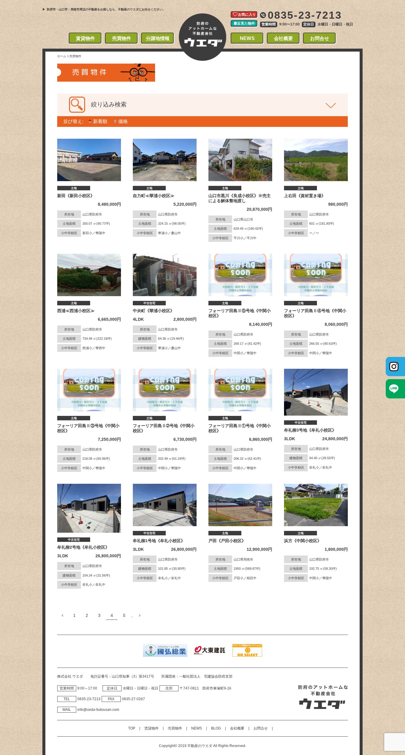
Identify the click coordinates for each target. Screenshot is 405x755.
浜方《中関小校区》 (302, 540)
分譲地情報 (158, 38)
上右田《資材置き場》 (305, 195)
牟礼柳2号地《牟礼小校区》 (83, 547)
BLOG (216, 728)
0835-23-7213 (305, 15)
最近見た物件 (244, 23)
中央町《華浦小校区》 (153, 310)
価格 (123, 121)
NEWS (247, 38)
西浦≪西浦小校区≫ (76, 310)
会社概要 (283, 38)
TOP (131, 728)
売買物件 (121, 38)
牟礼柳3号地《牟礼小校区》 (310, 430)
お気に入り (247, 14)
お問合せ (319, 38)
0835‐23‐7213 (89, 699)
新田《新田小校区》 (76, 195)
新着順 (100, 121)
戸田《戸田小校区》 (227, 540)
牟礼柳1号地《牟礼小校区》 (159, 540)
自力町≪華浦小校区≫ (153, 195)
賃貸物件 (85, 38)
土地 (74, 188)
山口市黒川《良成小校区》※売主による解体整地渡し (239, 198)
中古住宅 (149, 303)
